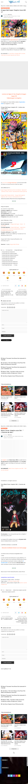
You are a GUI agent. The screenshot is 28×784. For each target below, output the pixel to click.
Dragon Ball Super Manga (7, 260)
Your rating (3, 307)
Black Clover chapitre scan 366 (20, 618)
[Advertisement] (14, 75)
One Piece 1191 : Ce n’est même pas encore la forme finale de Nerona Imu (7, 414)
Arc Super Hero (9, 250)
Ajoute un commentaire (8, 17)
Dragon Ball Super (5, 8)
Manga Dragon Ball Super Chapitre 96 (9, 263)
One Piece (18, 394)
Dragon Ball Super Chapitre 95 (8, 251)
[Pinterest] (22, 285)
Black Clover (4, 428)
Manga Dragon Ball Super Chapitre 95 (9, 261)
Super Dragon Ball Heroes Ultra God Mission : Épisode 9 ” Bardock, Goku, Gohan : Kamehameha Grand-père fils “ (14, 191)
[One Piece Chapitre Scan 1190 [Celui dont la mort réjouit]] (20, 407)
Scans (13, 436)
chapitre (4, 460)
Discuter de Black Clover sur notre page (14, 576)
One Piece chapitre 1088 (13, 609)
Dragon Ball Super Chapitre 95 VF (9, 256)
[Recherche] (25, 2)
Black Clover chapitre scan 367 (8, 620)
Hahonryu (10, 14)
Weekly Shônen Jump (6, 394)
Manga (3, 391)
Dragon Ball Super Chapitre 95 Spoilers (10, 255)
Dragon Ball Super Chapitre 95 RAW (9, 253)
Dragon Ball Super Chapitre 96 (8, 258)
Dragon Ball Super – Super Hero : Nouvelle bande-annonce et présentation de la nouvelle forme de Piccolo (13, 229)
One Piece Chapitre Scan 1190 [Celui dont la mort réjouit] (20, 414)
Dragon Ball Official (14, 244)
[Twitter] (19, 285)
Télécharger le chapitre (14, 98)
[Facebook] (15, 285)
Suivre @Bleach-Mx (6, 697)
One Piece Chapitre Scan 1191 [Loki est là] (12, 376)
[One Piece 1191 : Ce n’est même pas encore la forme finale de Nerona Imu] (7, 407)
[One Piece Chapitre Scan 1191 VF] (20, 391)
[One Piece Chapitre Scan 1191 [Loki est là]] (7, 391)
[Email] (25, 285)
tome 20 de (9, 182)
